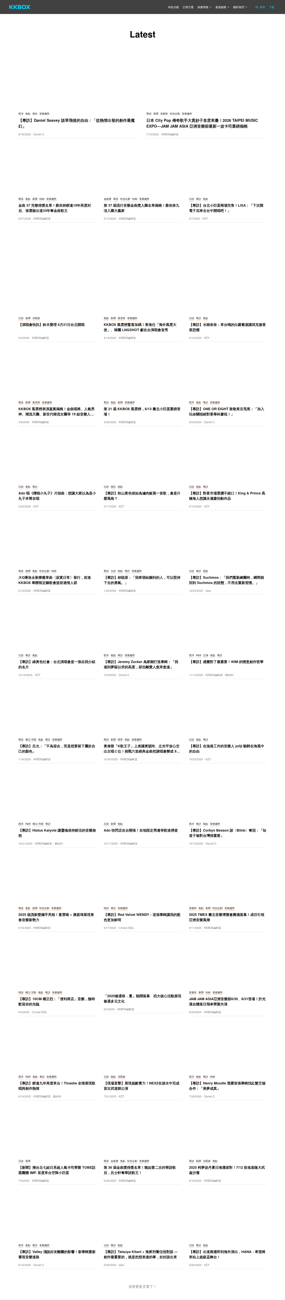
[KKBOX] (20, 7)
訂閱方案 (188, 7)
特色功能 (173, 7)
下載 (271, 7)
